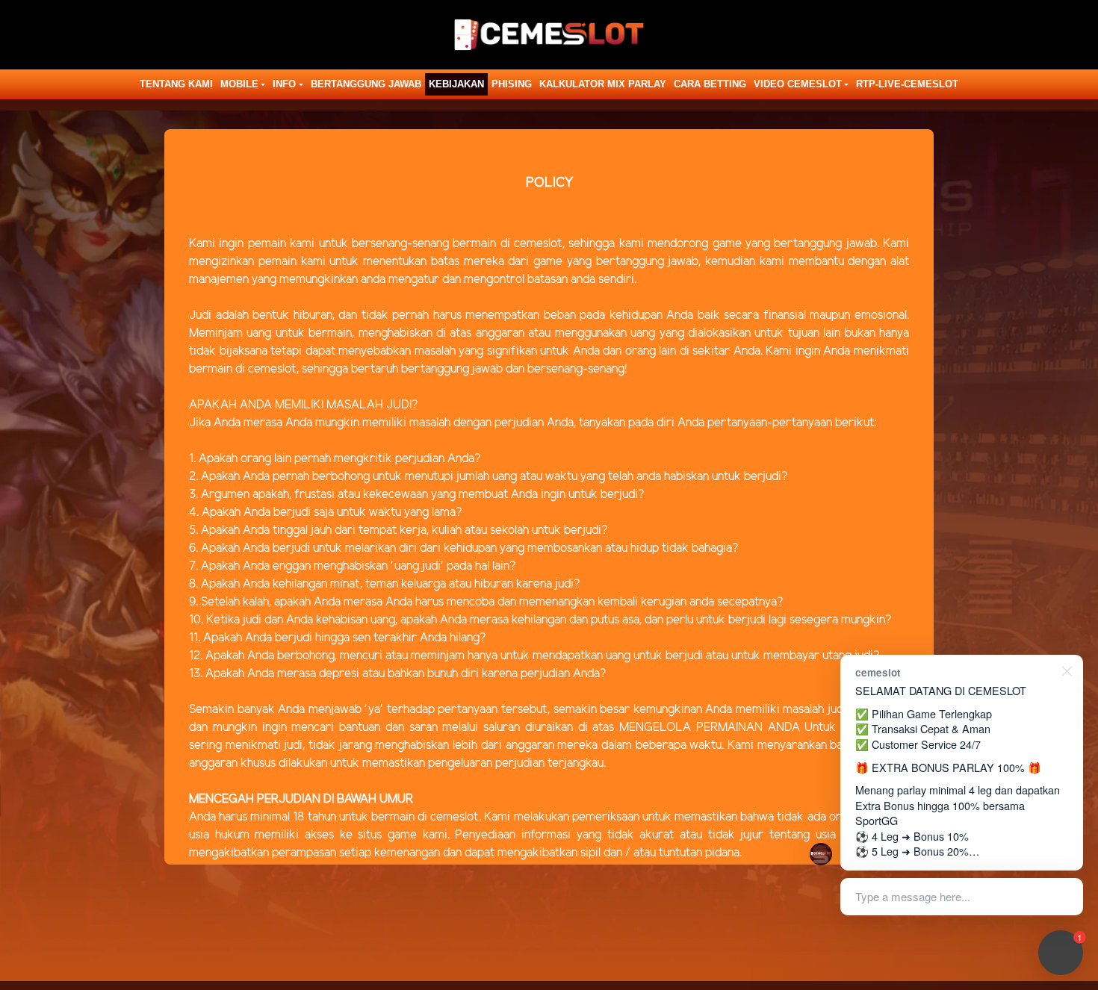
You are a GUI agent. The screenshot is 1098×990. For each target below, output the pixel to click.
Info (284, 84)
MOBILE (239, 84)
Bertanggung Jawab (366, 84)
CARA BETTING (710, 84)
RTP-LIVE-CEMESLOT (907, 84)
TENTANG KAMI (176, 84)
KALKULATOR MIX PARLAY (602, 84)
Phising (511, 84)
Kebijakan (456, 84)
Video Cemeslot (798, 84)
